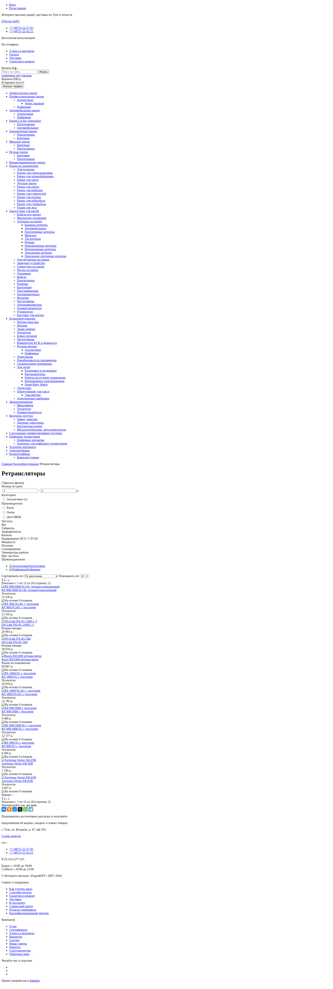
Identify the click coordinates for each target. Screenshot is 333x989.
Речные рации (18, 152)
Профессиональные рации (26, 96)
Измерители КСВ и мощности (37, 343)
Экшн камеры (26, 329)
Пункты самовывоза (22, 909)
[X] (20, 809)
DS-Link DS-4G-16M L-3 (18, 624)
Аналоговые (25, 100)
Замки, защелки (27, 419)
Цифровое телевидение (24, 436)
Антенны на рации (29, 221)
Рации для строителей (31, 193)
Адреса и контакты (21, 51)
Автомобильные (28, 127)
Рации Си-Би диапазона (25, 120)
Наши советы (18, 943)
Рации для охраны (29, 197)
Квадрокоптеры (35, 374)
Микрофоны (25, 405)
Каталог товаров (12, 86)
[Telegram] (31, 809)
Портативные (26, 124)
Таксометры (33, 395)
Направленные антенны (40, 245)
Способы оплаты (20, 892)
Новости (15, 947)
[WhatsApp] (25, 809)
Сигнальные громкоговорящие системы (35, 433)
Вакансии (15, 936)
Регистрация (17, 8)
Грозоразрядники (28, 294)
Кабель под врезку (29, 214)
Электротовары (19, 450)
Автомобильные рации (24, 110)
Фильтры (23, 297)
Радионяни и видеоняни (41, 370)
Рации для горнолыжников (35, 172)
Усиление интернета (22, 447)
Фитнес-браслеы (28, 322)
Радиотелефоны (19, 454)
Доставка (15, 58)
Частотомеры (25, 301)
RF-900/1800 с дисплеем (17, 711)
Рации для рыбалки (30, 190)
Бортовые (23, 138)
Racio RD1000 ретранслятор (20, 659)
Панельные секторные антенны (45, 256)
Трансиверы (25, 356)
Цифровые (24, 107)
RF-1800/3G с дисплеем (17, 676)
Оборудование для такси (33, 391)
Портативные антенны (40, 231)
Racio (10, 507)
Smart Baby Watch (36, 384)
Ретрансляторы (27, 346)
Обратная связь (19, 954)
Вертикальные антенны (40, 249)
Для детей (23, 367)
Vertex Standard (34, 103)
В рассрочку (17, 902)
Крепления (24, 287)
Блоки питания (27, 336)
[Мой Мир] (14, 809)
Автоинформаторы (29, 304)
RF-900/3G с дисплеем (16, 746)
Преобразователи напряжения (36, 360)
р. (78, 490)
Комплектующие (28, 457)
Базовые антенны (36, 225)
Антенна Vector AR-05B (17, 763)
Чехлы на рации (27, 270)
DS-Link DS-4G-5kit (15, 642)
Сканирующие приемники (34, 363)
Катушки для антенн (30, 315)
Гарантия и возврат (22, 61)
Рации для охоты (28, 186)
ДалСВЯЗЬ (14, 517)
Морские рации (19, 141)
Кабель (21, 277)
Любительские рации (23, 93)
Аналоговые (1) (17, 499)
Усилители (24, 332)
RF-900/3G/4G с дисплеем (19, 607)
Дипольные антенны (38, 252)
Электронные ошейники (33, 398)
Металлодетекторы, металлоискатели (41, 429)
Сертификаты (18, 929)
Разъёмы (22, 284)
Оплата (14, 54)
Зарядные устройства (31, 263)
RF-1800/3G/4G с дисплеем (19, 694)
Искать (44, 71)
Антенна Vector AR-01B (17, 781)
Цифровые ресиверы (30, 440)
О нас (13, 926)
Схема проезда (11, 836)
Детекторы (24, 388)
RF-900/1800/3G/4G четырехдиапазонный (29, 590)
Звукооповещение (21, 402)
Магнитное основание (31, 218)
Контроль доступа (21, 415)
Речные (29, 242)
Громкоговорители (29, 308)
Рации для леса (27, 207)
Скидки (14, 940)
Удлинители (25, 311)
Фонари (22, 325)
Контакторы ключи (29, 426)
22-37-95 (21, 27)
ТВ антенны (33, 238)
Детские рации (27, 183)
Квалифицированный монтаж (29, 913)
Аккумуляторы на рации (33, 259)
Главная (7, 464)
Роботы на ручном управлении (45, 377)
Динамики (24, 273)
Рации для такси (28, 179)
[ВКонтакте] (4, 809)
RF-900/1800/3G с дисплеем (20, 728)
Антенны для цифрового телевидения (42, 443)
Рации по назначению (23, 166)
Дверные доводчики (30, 422)
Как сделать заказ (20, 888)
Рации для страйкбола (31, 204)
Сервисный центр (21, 906)
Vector (11, 512)
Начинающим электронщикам (44, 381)
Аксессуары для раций (24, 211)
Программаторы (27, 290)
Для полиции (25, 169)
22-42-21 (21, 31)
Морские (30, 235)
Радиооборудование (22, 318)
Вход (12, 4)
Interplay (34, 980)
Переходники (26, 280)
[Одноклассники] (9, 809)
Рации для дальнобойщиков (35, 176)
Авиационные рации (23, 131)
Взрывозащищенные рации (27, 162)
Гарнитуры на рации (30, 266)
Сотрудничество (20, 950)
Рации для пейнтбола (31, 200)
